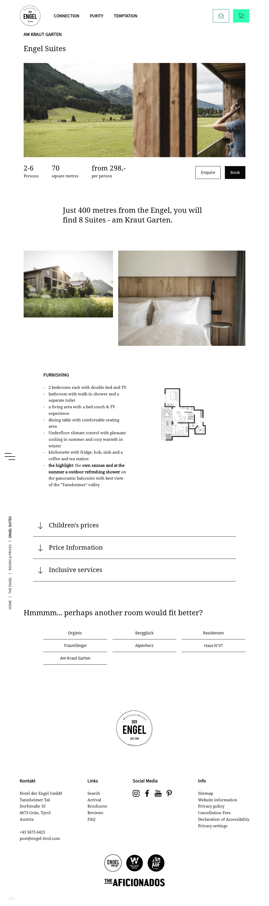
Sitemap (205, 793)
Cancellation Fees (214, 812)
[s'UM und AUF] (156, 863)
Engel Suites (10, 527)
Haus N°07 (213, 645)
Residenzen (213, 632)
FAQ (91, 819)
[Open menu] (10, 456)
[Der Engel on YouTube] (158, 793)
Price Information (76, 547)
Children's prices (74, 525)
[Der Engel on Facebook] (147, 793)
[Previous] (237, 289)
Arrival (94, 799)
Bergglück (144, 632)
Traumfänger (75, 645)
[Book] (241, 16)
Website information (217, 799)
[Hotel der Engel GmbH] (30, 16)
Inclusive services (75, 569)
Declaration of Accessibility (223, 819)
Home (10, 605)
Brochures (97, 806)
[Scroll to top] (256, 885)
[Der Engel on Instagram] (136, 793)
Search (93, 793)
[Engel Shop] (113, 863)
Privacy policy (211, 806)
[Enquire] (221, 16)
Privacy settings (212, 825)
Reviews (95, 812)
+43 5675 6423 (32, 832)
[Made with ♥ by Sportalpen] (12, 898)
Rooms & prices (10, 557)
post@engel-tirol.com (40, 838)
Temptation (125, 15)
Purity (96, 15)
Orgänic (75, 632)
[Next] (237, 305)
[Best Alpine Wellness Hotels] (134, 863)
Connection (66, 15)
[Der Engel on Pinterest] (169, 793)
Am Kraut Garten (75, 658)
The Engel (10, 585)
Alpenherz (144, 645)
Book (235, 172)
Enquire (208, 172)
